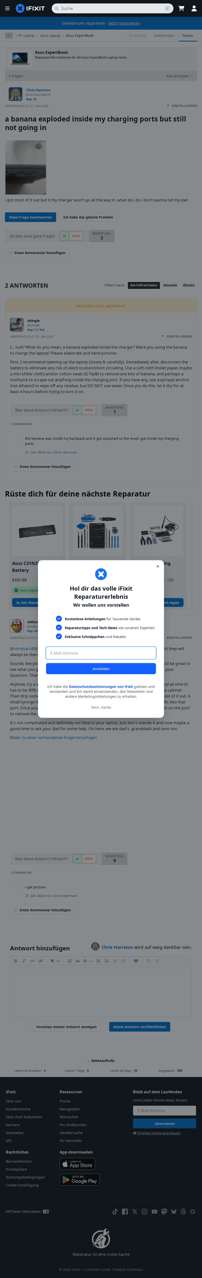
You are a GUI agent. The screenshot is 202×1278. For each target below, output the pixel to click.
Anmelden (101, 668)
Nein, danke (101, 707)
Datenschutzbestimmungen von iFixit (101, 686)
